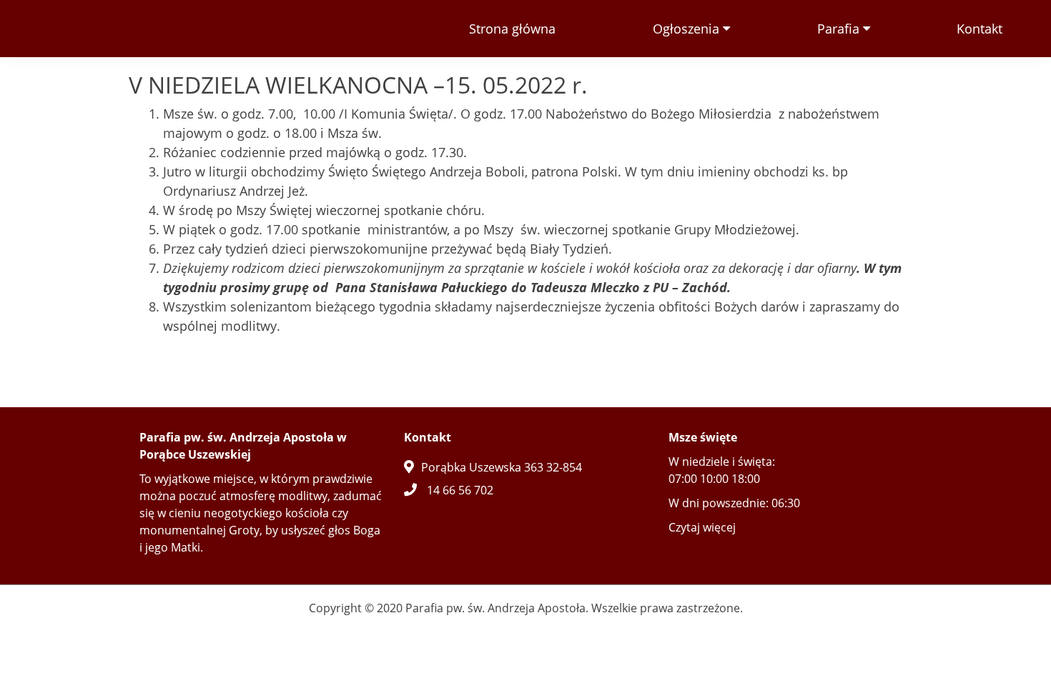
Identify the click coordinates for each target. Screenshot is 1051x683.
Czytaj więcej (702, 527)
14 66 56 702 (460, 490)
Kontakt (979, 28)
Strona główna (512, 28)
